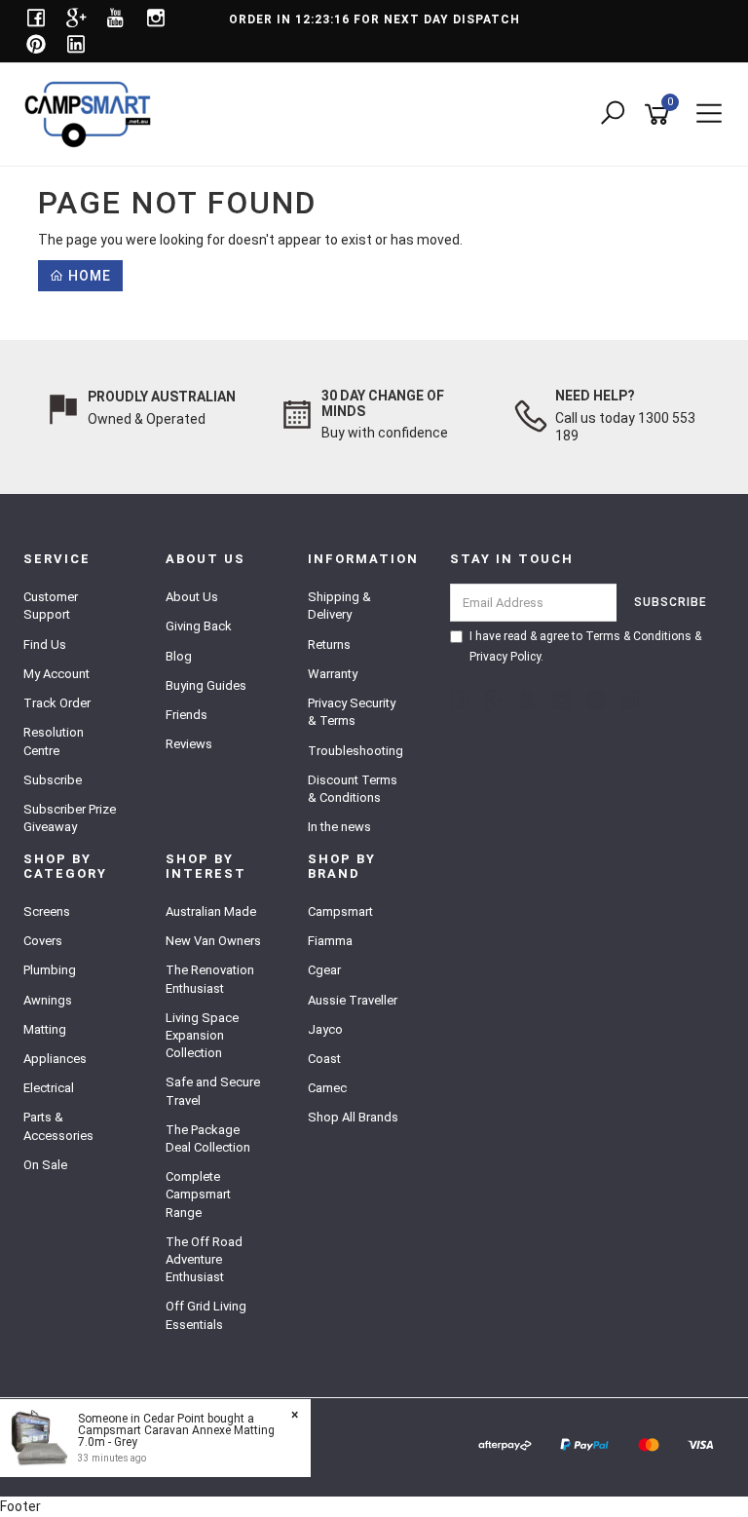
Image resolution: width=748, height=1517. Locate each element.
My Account (56, 673)
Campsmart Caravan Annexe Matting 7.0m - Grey (176, 1436)
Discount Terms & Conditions (352, 789)
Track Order (57, 703)
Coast (324, 1058)
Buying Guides (206, 685)
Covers (42, 940)
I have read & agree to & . (585, 646)
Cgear (324, 970)
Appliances (55, 1058)
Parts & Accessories (58, 1126)
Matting (44, 1029)
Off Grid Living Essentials (206, 1315)
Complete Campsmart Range (198, 1194)
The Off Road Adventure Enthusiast (204, 1259)
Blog (179, 656)
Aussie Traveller (352, 1000)
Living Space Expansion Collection (202, 1035)
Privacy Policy (505, 657)
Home (87, 276)
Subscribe (52, 780)
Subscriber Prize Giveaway (69, 818)
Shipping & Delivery (339, 605)
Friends (186, 714)
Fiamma (330, 940)
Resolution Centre (53, 741)
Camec (327, 1088)
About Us (192, 596)
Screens (46, 911)
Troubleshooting (355, 750)
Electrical (48, 1088)
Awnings (47, 1000)
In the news (339, 826)
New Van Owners (213, 940)
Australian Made (211, 911)
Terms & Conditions (638, 636)
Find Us (44, 644)
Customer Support (50, 605)
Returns (329, 644)
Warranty (332, 673)
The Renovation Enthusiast (210, 979)
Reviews (189, 744)
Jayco (325, 1029)
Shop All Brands (353, 1117)
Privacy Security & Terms (351, 712)
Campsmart (340, 911)
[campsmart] (92, 113)
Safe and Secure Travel (213, 1091)
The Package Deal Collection (208, 1138)
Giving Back (199, 626)
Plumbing (49, 970)
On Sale (45, 1164)
